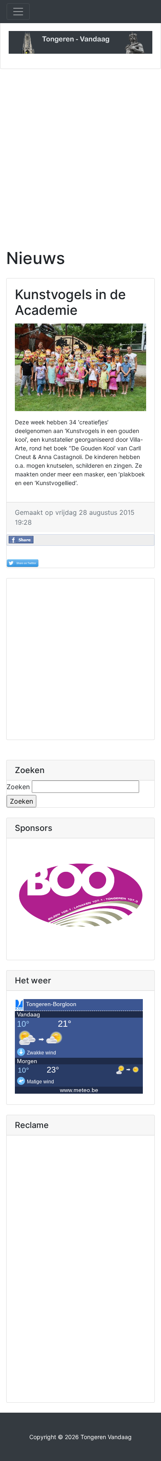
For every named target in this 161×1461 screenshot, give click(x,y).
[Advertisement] (80, 153)
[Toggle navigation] (18, 11)
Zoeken (18, 787)
